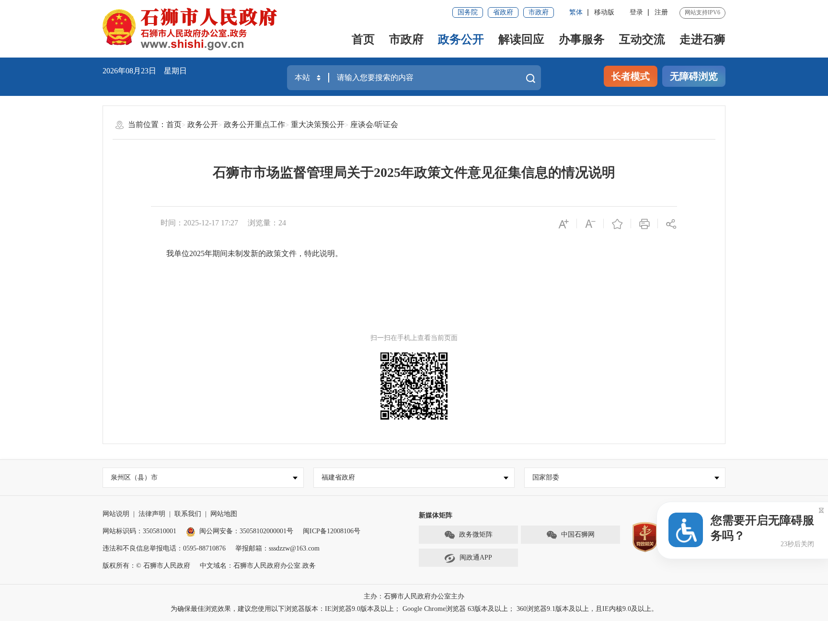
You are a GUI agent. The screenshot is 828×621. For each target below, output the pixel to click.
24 (282, 223)
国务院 (468, 12)
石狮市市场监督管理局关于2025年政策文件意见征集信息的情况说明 (414, 172)
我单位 (177, 253)
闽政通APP (476, 557)
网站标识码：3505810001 (139, 531)
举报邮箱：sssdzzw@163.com (277, 548)
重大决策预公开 (318, 124)
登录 (636, 12)
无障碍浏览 (694, 76)
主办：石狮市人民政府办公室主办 (414, 596)
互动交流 (642, 39)
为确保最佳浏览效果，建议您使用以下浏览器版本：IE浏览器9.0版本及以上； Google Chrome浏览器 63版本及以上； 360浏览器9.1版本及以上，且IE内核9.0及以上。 (414, 608)
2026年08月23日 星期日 (145, 71)
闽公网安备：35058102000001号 (246, 531)
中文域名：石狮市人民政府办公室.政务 (258, 565)
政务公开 (461, 39)
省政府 (503, 12)
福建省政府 (338, 477)
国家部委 (545, 477)
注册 (661, 12)
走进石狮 (702, 39)
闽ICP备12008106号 (331, 531)
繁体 (576, 12)
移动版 (604, 12)
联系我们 (187, 513)
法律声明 (151, 513)
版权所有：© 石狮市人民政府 (146, 565)
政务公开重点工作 (254, 124)
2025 (197, 253)
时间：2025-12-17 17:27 (199, 223)
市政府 (539, 12)
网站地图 (223, 513)
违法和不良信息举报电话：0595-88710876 (164, 548)
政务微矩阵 (476, 534)
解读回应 (521, 39)
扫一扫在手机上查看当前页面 (414, 337)
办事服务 (582, 39)
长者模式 (630, 76)
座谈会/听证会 (374, 124)
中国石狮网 (578, 534)
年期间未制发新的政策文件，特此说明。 (274, 253)
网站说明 (116, 513)
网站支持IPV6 (702, 12)
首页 (363, 39)
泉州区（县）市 (134, 477)
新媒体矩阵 (435, 515)
